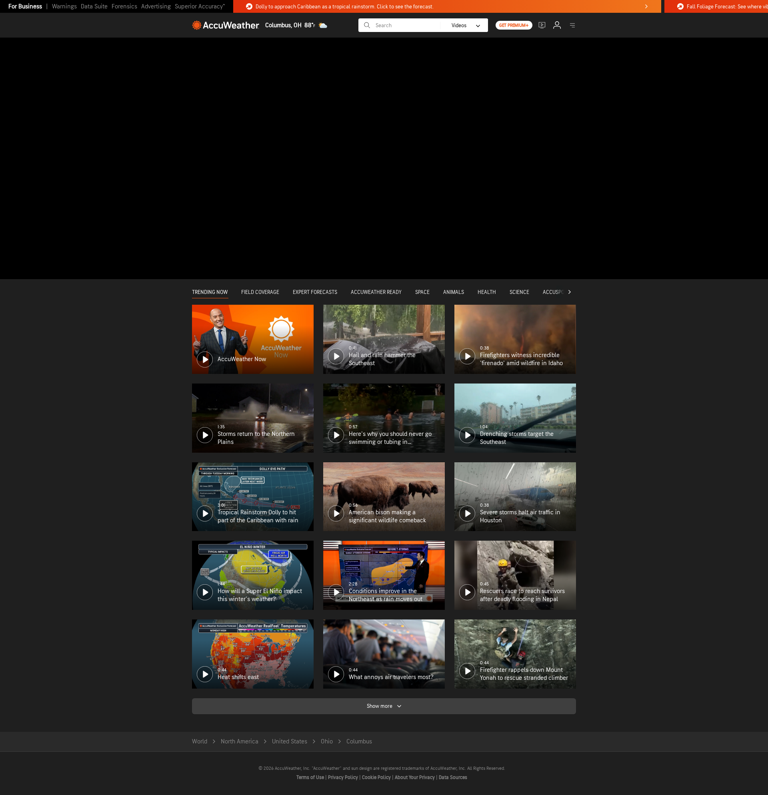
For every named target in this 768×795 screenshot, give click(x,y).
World (199, 741)
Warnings (64, 6)
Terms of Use (310, 777)
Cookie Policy (377, 777)
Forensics (124, 6)
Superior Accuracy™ (200, 6)
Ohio (327, 741)
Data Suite (94, 6)
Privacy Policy (343, 777)
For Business (25, 6)
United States (289, 741)
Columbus (359, 741)
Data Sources (453, 777)
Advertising (156, 6)
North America (239, 741)
